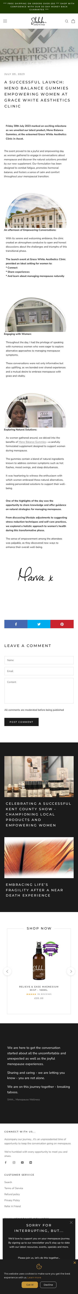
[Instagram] (14, 1162)
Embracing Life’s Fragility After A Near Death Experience (34, 890)
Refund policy (12, 1194)
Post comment (21, 722)
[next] (71, 971)
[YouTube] (22, 1162)
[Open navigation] (5, 21)
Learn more (34, 1277)
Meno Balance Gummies (32, 442)
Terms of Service (13, 1188)
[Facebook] (5, 1162)
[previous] (7, 971)
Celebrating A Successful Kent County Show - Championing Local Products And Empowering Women (38, 814)
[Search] (66, 21)
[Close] (71, 1222)
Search (8, 1182)
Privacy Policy (12, 1200)
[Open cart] (73, 21)
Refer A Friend (12, 1206)
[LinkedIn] (30, 1162)
